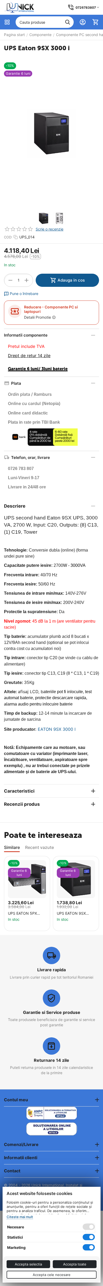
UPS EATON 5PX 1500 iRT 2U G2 (22, 913)
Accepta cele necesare (52, 1275)
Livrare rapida (51, 969)
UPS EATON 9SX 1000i (71, 913)
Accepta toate (74, 1264)
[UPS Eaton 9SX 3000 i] (51, 133)
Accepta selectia (28, 1264)
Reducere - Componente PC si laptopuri (51, 309)
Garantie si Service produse (51, 1012)
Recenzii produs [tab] (22, 804)
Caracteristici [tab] (19, 791)
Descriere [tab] (14, 506)
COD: (8, 237)
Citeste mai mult (20, 1217)
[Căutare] (67, 22)
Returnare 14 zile (51, 1060)
